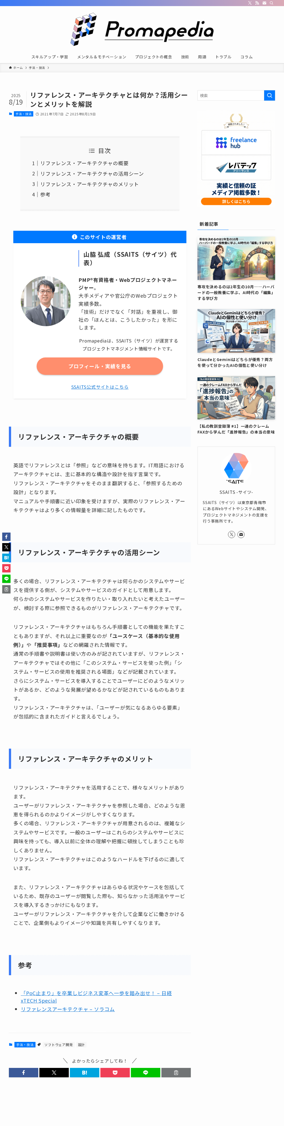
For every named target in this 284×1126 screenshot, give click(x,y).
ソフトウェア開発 (58, 1044)
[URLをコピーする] (176, 1072)
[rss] (257, 3)
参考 (45, 194)
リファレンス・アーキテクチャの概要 (84, 163)
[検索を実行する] (269, 95)
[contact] (264, 3)
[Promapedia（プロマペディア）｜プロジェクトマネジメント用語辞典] (142, 29)
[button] (23, 1072)
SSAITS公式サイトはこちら (100, 386)
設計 (81, 1044)
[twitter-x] (249, 3)
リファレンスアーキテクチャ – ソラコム (68, 1009)
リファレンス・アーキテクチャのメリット (89, 184)
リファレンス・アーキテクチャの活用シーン (92, 173)
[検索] (271, 3)
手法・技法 (24, 113)
